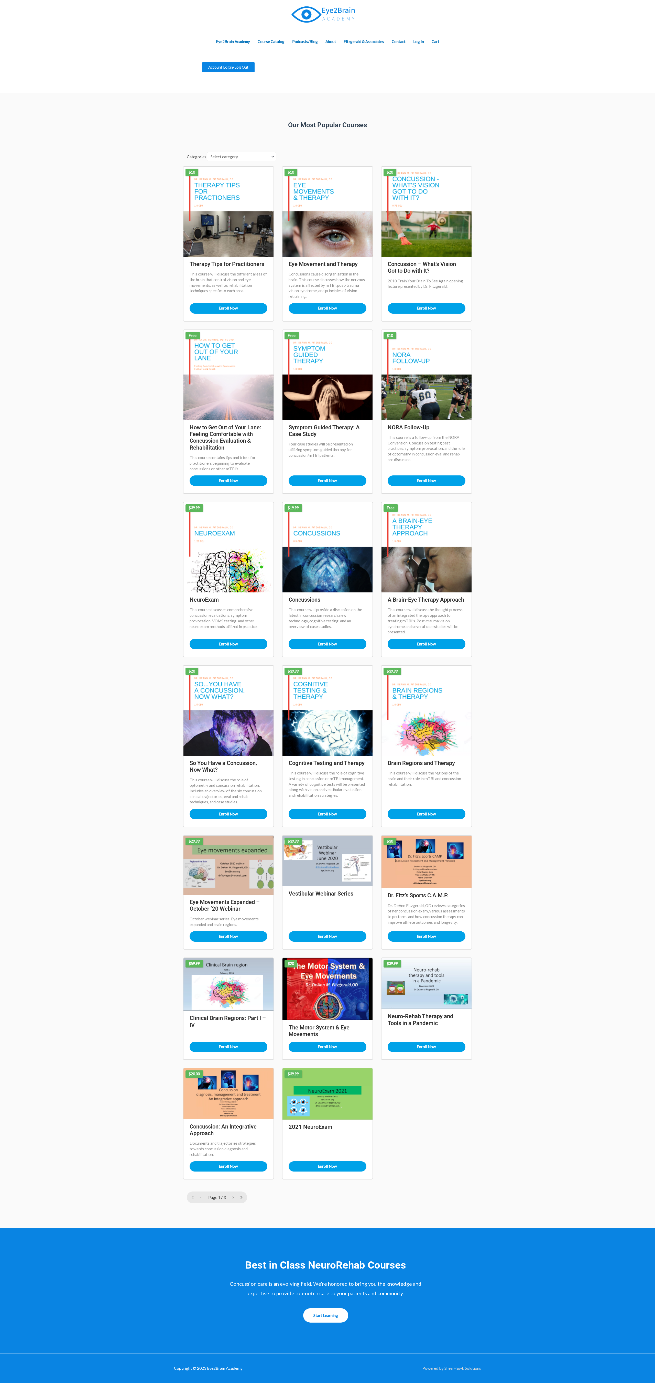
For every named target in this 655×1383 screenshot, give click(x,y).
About (330, 41)
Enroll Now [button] (228, 308)
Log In (418, 41)
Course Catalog (271, 41)
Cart (435, 41)
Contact (399, 41)
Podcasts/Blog (305, 41)
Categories (196, 156)
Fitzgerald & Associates (364, 41)
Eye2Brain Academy (233, 41)
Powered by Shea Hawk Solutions (451, 1368)
